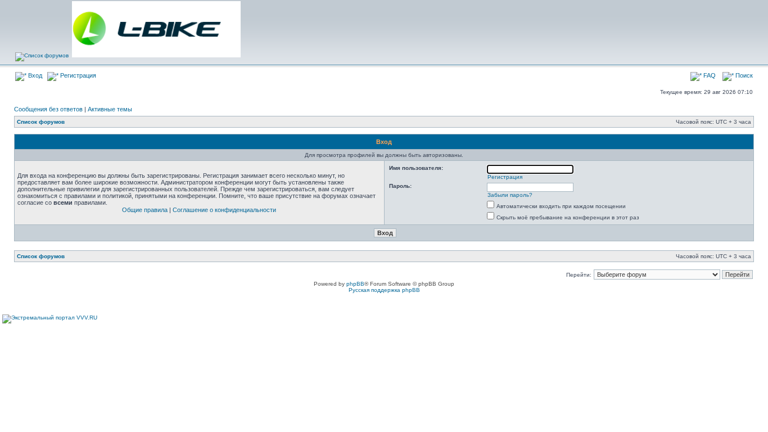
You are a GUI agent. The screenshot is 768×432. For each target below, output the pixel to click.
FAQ (709, 75)
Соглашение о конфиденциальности (224, 209)
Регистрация (77, 75)
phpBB (355, 284)
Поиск (743, 75)
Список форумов (41, 122)
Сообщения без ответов (48, 109)
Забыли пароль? (509, 195)
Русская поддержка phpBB (384, 290)
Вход (34, 75)
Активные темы (110, 109)
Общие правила (145, 209)
